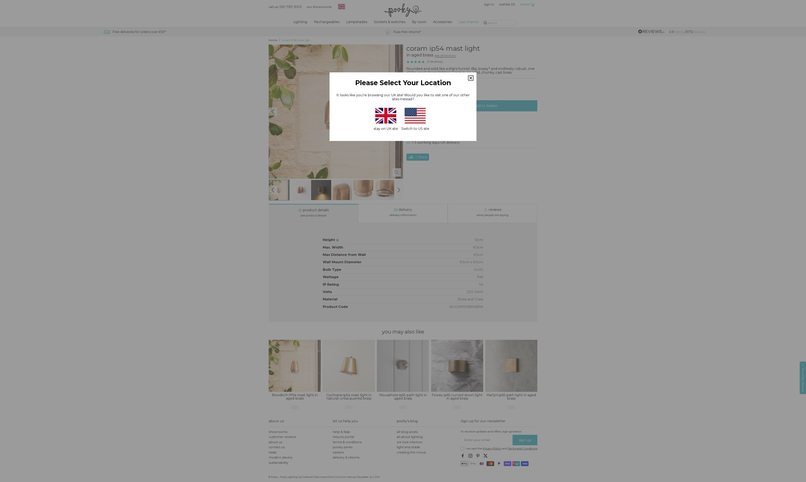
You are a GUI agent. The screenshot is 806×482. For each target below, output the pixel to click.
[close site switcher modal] (470, 78)
